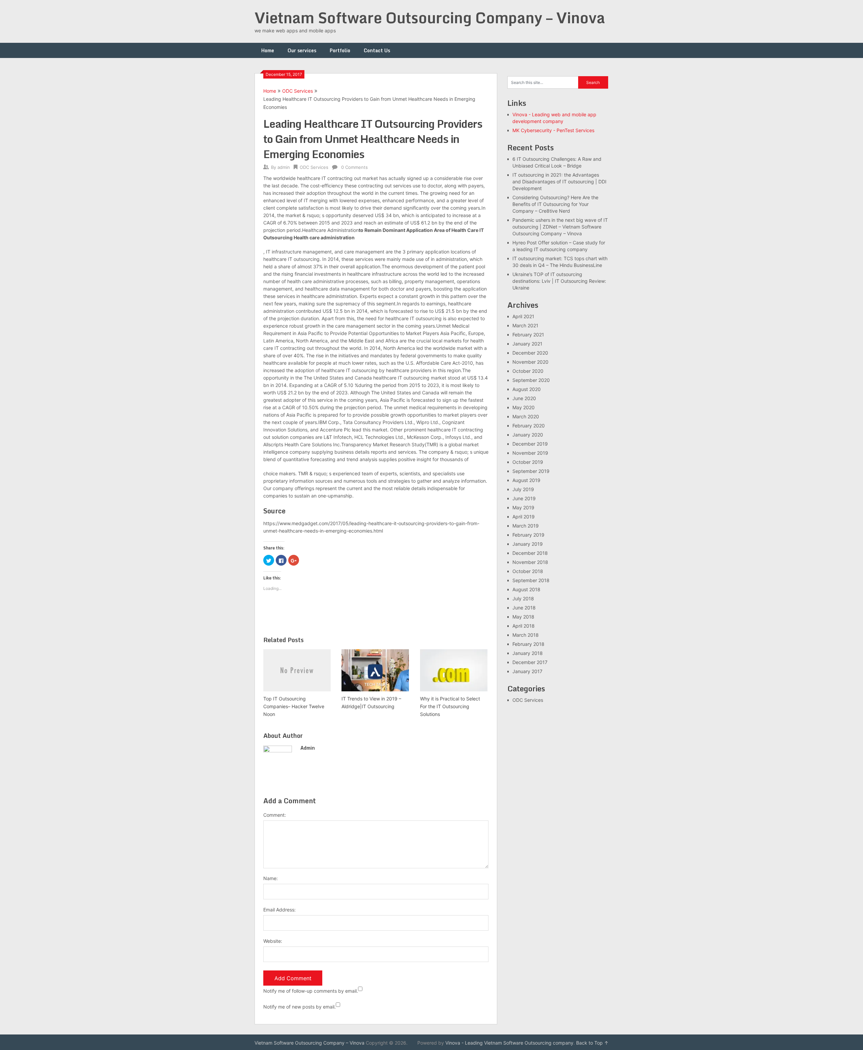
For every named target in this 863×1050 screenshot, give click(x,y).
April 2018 (523, 626)
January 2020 (527, 435)
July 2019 (523, 489)
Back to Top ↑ (592, 1043)
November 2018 (530, 562)
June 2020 (524, 398)
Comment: (274, 815)
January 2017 (527, 671)
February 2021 (528, 334)
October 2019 (527, 462)
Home (267, 50)
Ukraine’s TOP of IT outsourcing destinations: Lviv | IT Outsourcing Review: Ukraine (559, 281)
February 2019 (528, 535)
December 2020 (530, 353)
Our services (302, 50)
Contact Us (377, 50)
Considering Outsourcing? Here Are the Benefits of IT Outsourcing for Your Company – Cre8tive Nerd (555, 204)
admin (283, 167)
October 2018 (527, 571)
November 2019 (530, 453)
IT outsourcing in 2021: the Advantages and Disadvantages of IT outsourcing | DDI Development (559, 181)
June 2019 (524, 498)
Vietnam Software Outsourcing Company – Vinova (430, 17)
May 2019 (523, 507)
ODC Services (297, 91)
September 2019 (530, 471)
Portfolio (340, 50)
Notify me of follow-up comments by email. (310, 991)
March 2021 (525, 325)
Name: (270, 878)
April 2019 (523, 516)
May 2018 (523, 617)
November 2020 (530, 362)
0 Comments (354, 167)
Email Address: (279, 909)
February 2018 (528, 644)
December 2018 (530, 553)
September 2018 (530, 580)
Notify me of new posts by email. (299, 1007)
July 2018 (523, 598)
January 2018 (527, 653)
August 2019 (526, 480)
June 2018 (524, 607)
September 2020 (531, 380)
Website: (272, 941)
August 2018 (526, 589)
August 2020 (526, 389)
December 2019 (530, 444)
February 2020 (528, 425)
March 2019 (525, 526)
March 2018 (525, 635)
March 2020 (525, 416)
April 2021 (523, 316)
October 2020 (527, 371)
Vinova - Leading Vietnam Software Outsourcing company (509, 1043)
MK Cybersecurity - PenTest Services (553, 130)
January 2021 (527, 344)
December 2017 (529, 662)
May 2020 (523, 407)
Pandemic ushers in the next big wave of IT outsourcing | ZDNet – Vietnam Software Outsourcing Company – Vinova (560, 226)
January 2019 (527, 544)
